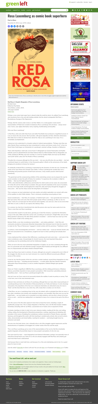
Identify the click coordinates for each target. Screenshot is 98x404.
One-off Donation (18, 364)
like (43, 347)
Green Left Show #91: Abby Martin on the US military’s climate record (80, 284)
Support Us (16, 10)
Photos (21, 382)
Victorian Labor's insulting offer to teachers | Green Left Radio (80, 208)
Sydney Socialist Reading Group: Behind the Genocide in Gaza (79, 132)
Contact (34, 385)
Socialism (49, 351)
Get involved (36, 10)
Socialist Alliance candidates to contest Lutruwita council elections (80, 279)
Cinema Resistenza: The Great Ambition (79, 127)
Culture (29, 23)
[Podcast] (74, 258)
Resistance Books (49, 383)
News (7, 382)
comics (63, 351)
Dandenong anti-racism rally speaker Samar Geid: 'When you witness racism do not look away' (79, 228)
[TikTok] (78, 258)
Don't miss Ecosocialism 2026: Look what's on (79, 233)
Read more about (65, 399)
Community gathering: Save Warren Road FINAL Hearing (78, 110)
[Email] (20, 26)
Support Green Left (78, 162)
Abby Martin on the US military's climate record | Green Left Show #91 (79, 203)
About (33, 382)
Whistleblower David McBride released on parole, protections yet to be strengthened (80, 274)
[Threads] (87, 258)
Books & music (11, 351)
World (7, 385)
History (31, 351)
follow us (59, 347)
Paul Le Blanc (12, 20)
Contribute (34, 383)
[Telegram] (82, 258)
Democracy (19, 351)
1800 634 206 (22, 371)
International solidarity (40, 351)
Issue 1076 (22, 23)
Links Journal (48, 382)
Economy (26, 351)
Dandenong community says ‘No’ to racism (79, 269)
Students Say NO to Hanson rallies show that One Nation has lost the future (80, 238)
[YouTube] (71, 258)
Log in (90, 2)
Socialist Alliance (49, 385)
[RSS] (89, 258)
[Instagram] (80, 258)
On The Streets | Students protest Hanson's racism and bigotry (80, 198)
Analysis (8, 383)
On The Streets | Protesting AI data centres (79, 212)
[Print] (17, 26)
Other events (80, 138)
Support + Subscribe (77, 2)
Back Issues (9, 389)
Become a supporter (15, 367)
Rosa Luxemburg (56, 351)
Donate (86, 2)
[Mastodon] (9, 26)
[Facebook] (12, 26)
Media (23, 10)
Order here (11, 112)
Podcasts (21, 383)
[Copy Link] (23, 26)
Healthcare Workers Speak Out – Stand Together (79, 116)
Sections (8, 10)
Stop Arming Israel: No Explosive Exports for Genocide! (79, 122)
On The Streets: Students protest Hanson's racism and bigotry (80, 265)
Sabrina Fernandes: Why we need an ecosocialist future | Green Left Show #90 (80, 218)
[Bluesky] (14, 26)
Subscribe (20, 347)
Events (29, 10)
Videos (20, 385)
